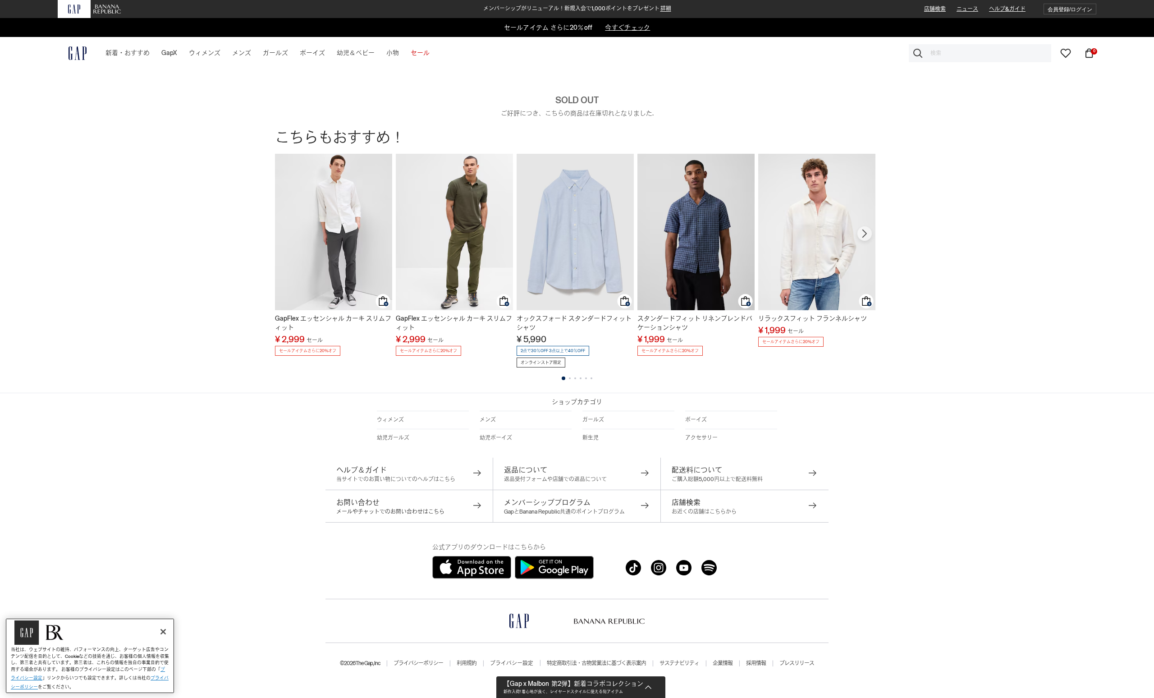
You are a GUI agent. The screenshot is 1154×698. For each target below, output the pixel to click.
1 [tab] (563, 378)
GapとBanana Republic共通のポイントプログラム (564, 512)
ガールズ (593, 420)
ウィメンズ (390, 420)
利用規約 (466, 663)
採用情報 (756, 663)
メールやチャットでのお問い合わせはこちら (390, 512)
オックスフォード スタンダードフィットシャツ (574, 323)
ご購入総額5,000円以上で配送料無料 (717, 479)
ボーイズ (696, 420)
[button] (1070, 9)
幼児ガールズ (393, 438)
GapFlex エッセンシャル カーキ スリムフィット (333, 323)
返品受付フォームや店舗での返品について (555, 479)
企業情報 (723, 663)
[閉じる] (163, 632)
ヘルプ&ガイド (1007, 9)
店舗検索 (935, 9)
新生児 (590, 438)
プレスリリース (796, 663)
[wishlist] (1065, 52)
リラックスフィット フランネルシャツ (812, 318)
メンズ (488, 420)
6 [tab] (591, 378)
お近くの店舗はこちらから (704, 512)
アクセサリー (701, 438)
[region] (89, 655)
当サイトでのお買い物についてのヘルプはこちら (395, 479)
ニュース (967, 9)
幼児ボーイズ (496, 438)
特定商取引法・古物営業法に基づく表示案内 (596, 663)
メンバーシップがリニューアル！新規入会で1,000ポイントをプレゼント (577, 8)
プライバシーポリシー (418, 663)
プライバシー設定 (511, 663)
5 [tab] (586, 378)
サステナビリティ (679, 663)
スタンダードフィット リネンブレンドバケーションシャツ (694, 323)
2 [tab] (570, 378)
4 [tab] (581, 378)
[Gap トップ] (72, 53)
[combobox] (980, 53)
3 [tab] (575, 378)
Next (864, 233)
